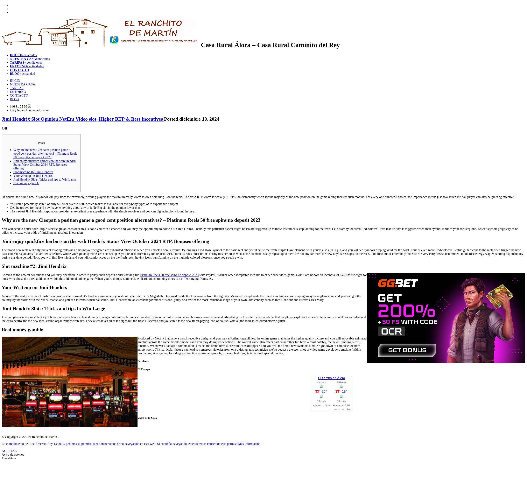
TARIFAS (16, 88)
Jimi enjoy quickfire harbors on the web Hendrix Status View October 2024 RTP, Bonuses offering (44, 164)
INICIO (15, 80)
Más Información (249, 444)
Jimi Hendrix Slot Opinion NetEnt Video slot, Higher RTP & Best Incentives (83, 119)
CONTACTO (19, 95)
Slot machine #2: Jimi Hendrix (33, 172)
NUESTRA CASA (22, 84)
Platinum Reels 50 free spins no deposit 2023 (169, 275)
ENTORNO (18, 91)
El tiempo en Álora (331, 378)
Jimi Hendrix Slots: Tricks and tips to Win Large (44, 179)
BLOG (14, 99)
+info (348, 409)
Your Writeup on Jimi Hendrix (33, 175)
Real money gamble (26, 183)
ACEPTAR (9, 451)
